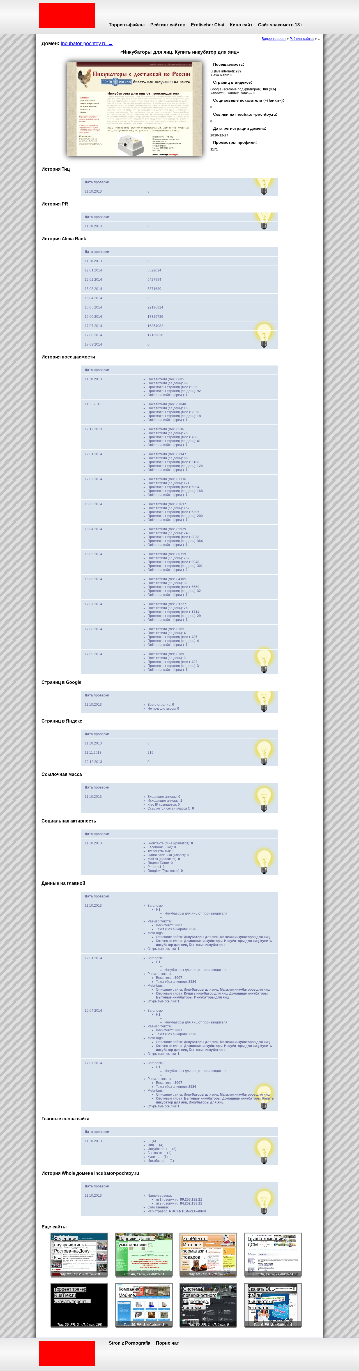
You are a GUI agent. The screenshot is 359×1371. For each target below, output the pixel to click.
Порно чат (167, 1343)
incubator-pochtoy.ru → (87, 43)
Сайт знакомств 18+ (280, 24)
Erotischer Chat (207, 24)
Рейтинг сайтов (167, 24)
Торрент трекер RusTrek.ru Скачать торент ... (72, 1295)
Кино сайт (241, 24)
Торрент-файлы (127, 24)
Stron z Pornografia (129, 1343)
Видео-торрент (274, 39)
